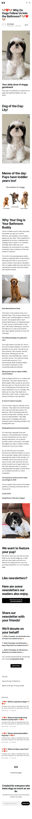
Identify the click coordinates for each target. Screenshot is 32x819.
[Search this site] (27, 2)
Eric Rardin (10, 24)
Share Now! (16, 666)
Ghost (19, 772)
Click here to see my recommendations (16, 600)
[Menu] (29, 2)
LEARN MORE (6, 493)
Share (26, 25)
